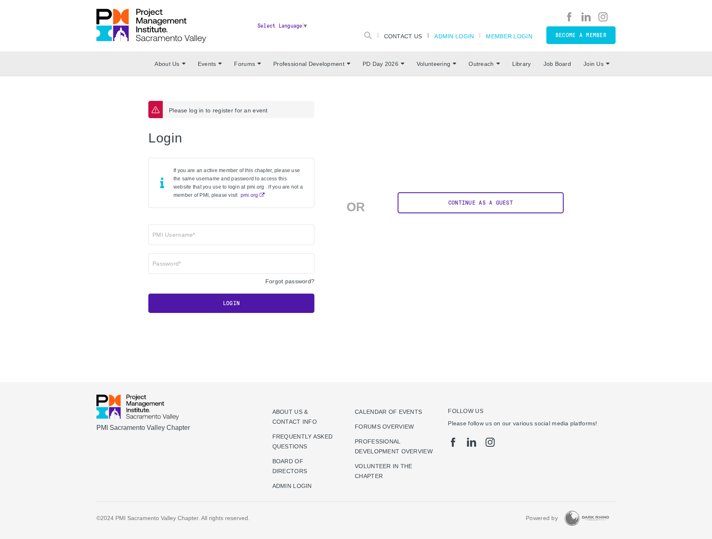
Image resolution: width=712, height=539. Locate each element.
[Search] (368, 35)
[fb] (569, 16)
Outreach (481, 64)
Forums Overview (384, 426)
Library (521, 64)
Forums (244, 64)
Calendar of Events (388, 411)
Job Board (557, 64)
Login (231, 303)
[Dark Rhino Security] (587, 518)
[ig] (603, 16)
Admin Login (454, 36)
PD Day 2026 (380, 64)
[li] (586, 16)
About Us (167, 64)
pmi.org (249, 195)
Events (207, 64)
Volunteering (433, 64)
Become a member (581, 35)
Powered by (542, 518)
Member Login (509, 36)
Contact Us (403, 36)
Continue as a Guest (480, 203)
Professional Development (308, 64)
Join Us (593, 64)
